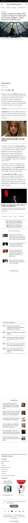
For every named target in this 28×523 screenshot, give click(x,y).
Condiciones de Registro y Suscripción (9, 516)
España (8, 7)
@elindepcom (4, 85)
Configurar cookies (14, 518)
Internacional (22, 7)
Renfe (14, 0)
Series (15, 216)
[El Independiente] (14, 4)
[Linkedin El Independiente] (19, 511)
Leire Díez (3, 473)
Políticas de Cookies (21, 516)
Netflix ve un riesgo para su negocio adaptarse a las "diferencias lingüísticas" (14, 205)
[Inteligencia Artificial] (8, 492)
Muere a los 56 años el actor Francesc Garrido (16, 333)
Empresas (3, 11)
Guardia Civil (4, 471)
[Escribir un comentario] (13, 90)
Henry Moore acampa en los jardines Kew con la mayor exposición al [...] (16, 344)
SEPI (2, 463)
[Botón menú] (1, 4)
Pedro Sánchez (4, 469)
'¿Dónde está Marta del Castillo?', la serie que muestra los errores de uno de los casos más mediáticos (13, 139)
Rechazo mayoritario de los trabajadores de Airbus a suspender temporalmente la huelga (15, 327)
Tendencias (21, 216)
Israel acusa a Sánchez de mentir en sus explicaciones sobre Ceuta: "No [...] (16, 339)
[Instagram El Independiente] (15, 511)
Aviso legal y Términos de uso (18, 515)
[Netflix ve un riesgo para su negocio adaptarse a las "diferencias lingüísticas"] (14, 196)
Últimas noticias (10, 0)
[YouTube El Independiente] (12, 511)
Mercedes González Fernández (8, 475)
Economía (14, 7)
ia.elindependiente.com (8, 495)
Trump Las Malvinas (19, 0)
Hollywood (4, 216)
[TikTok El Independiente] (23, 511)
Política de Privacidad (8, 515)
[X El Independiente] (4, 511)
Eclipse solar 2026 (5, 461)
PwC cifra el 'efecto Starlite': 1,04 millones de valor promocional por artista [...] (15, 350)
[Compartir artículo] (2, 90)
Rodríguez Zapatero (5, 467)
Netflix (10, 216)
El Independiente (5, 83)
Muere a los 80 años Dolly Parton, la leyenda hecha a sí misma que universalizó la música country (17, 245)
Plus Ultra (3, 465)
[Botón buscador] (26, 4)
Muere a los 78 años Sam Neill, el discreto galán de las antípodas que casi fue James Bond (17, 262)
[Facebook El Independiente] (8, 511)
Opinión (3, 7)
